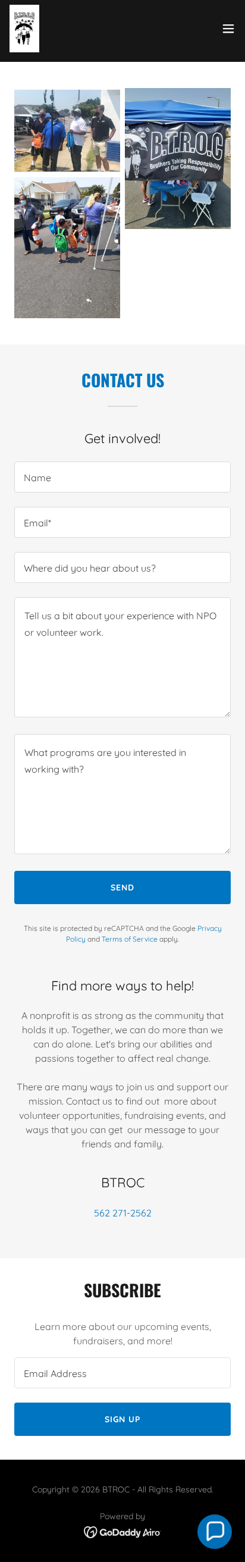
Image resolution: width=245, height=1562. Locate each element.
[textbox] (122, 477)
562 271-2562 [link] (123, 1213)
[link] (24, 28)
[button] (228, 28)
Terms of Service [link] (130, 938)
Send (122, 887)
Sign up (123, 1419)
